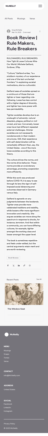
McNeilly (14, 334)
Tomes (6, 358)
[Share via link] (24, 265)
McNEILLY (11, 6)
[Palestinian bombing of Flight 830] (24, 294)
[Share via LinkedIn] (19, 265)
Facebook (8, 404)
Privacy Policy (9, 424)
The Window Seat (16, 309)
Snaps (6, 354)
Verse (32, 18)
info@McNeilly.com (12, 375)
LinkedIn (7, 407)
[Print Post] (30, 265)
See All (39, 279)
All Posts (9, 18)
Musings (21, 18)
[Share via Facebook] (8, 265)
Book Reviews (13, 258)
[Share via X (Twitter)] (13, 265)
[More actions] (40, 31)
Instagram (8, 411)
